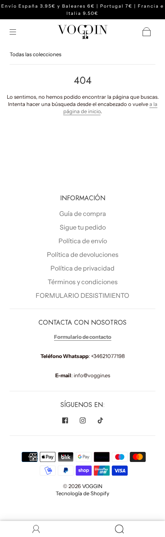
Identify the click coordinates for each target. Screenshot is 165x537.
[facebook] (65, 420)
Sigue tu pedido (83, 227)
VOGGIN (92, 486)
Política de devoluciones (83, 254)
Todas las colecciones (35, 54)
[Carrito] (146, 32)
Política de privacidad (82, 268)
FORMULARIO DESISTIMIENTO (82, 295)
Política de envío (82, 241)
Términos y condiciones (83, 282)
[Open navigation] (18, 32)
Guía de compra (82, 214)
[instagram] (82, 420)
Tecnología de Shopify (82, 493)
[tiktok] (100, 420)
